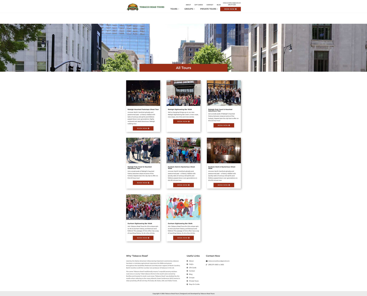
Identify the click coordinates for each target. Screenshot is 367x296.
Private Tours (208, 9)
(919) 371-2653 (213, 264)
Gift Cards (198, 5)
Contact (210, 5)
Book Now (229, 9)
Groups (188, 9)
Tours (173, 9)
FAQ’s (191, 264)
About (188, 5)
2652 (222, 264)
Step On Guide (194, 284)
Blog (219, 5)
